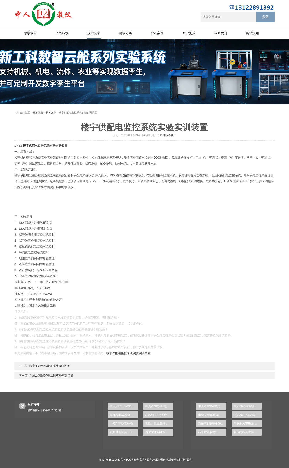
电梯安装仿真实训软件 (212, 415)
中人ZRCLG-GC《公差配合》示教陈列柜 (124, 406)
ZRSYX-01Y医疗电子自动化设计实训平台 (159, 415)
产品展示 (62, 33)
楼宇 (26, 145)
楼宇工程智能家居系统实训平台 (49, 366)
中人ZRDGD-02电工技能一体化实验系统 (247, 406)
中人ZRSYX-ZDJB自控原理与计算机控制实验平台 (247, 415)
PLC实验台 (132, 459)
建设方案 (125, 33)
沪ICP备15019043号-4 (112, 459)
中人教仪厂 (169, 135)
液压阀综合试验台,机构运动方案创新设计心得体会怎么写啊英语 (247, 432)
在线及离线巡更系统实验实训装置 (51, 375)
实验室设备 (145, 459)
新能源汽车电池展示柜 (247, 423)
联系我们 (220, 33)
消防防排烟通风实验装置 (159, 432)
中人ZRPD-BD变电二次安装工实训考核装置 (212, 406)
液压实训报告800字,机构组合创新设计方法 (212, 423)
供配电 (33, 145)
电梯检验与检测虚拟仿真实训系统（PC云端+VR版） (124, 415)
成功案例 (157, 33)
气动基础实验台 (122, 423)
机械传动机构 (173, 459)
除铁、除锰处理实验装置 (159, 423)
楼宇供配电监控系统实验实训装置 (128, 353)
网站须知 (252, 33)
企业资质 (189, 33)
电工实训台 (159, 459)
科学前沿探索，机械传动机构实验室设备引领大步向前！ (212, 432)
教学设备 (30, 33)
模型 (118, 157)
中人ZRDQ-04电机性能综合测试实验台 (159, 406)
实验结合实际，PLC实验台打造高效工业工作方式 (124, 432)
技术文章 (93, 33)
